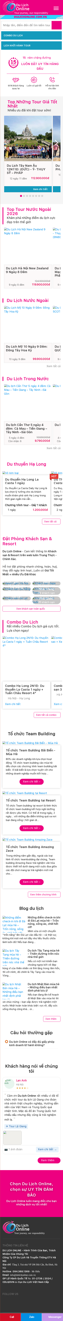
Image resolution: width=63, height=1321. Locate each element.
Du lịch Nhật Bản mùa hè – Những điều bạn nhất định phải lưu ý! (43, 987)
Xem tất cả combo (46, 715)
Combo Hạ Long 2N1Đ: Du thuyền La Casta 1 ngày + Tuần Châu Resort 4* (24, 689)
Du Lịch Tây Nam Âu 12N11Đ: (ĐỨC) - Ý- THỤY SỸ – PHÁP (26, 169)
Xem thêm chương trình (43, 894)
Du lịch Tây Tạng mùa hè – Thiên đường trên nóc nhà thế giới (43, 954)
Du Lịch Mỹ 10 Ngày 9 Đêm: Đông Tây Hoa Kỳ (27, 348)
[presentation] (7, 144)
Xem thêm (50, 1019)
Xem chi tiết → (47, 1149)
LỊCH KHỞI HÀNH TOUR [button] (17, 45)
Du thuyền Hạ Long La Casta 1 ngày (22, 481)
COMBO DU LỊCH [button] (13, 35)
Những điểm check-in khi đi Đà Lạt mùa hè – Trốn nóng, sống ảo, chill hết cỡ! (44, 922)
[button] (21, 196)
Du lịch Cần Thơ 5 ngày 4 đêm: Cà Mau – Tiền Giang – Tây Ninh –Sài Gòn (26, 428)
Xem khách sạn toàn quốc (30, 608)
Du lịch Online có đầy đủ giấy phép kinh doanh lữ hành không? (31, 1043)
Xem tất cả (53, 366)
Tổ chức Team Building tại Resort (31, 800)
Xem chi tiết (40, 189)
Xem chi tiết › (31, 781)
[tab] (31, 1043)
